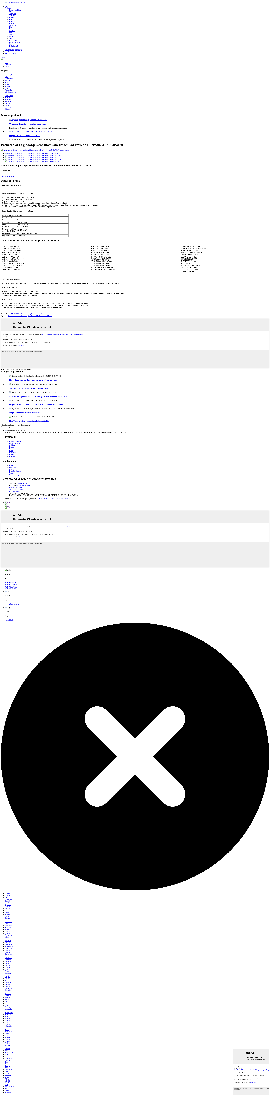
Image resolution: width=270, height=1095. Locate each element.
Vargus (11, 34)
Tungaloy (12, 14)
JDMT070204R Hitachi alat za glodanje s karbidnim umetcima (30, 314)
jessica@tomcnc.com (23, 485)
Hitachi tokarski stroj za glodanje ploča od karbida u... (33, 380)
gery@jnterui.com (15, 491)
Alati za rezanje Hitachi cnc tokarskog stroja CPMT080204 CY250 (38, 396)
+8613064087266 (11, 582)
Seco (11, 33)
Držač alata (13, 40)
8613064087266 (22, 484)
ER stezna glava (14, 42)
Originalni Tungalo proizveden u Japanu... (27, 124)
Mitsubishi (12, 12)
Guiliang (12, 445)
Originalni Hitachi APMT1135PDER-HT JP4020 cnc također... (36, 404)
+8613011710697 (11, 584)
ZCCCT (12, 38)
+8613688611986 (11, 588)
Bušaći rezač (13, 46)
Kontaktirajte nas (10, 53)
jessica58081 (9, 620)
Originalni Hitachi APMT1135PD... (24, 136)
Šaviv (11, 44)
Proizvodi (8, 8)
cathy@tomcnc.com (16, 489)
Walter (11, 36)
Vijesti (7, 48)
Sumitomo (12, 25)
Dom (6, 6)
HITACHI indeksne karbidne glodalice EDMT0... (30, 421)
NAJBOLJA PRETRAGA (61, 499)
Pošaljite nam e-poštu (8, 176)
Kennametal (13, 29)
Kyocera (12, 21)
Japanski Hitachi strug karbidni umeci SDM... (29, 388)
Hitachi (11, 23)
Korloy (11, 17)
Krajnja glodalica (15, 10)
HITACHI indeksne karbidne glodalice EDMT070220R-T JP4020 (30, 316)
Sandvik (12, 31)
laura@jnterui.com (15, 487)
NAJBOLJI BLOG (43, 499)
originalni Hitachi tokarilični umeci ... (25, 413)
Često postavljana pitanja (13, 50)
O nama (7, 52)
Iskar (11, 27)
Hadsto (11, 447)
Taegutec (12, 16)
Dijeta (11, 19)
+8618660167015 (11, 586)
